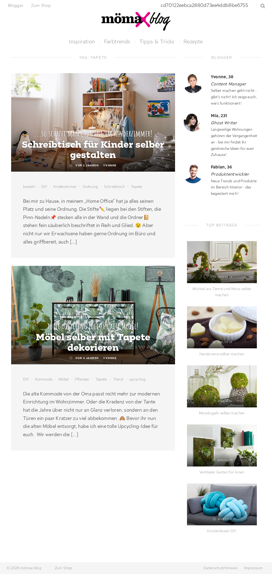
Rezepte (193, 41)
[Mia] (195, 122)
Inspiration (82, 41)
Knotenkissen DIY (221, 530)
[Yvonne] (195, 83)
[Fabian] (195, 173)
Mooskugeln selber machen (222, 413)
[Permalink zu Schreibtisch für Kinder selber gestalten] (93, 122)
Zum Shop (41, 5)
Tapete (136, 186)
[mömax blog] (136, 21)
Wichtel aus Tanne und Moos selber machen (222, 292)
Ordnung (90, 186)
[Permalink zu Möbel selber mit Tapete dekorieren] (93, 315)
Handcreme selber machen (221, 354)
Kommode (43, 379)
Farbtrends (117, 41)
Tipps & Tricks (157, 41)
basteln (29, 186)
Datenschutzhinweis (220, 567)
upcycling (137, 379)
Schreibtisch (114, 186)
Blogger (16, 5)
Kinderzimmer (64, 186)
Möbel (63, 379)
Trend (118, 379)
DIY (44, 186)
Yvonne (110, 165)
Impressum (253, 567)
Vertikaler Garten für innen (221, 472)
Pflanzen (82, 379)
